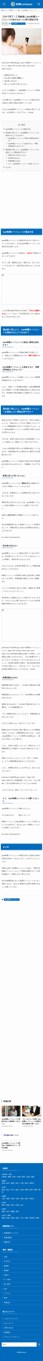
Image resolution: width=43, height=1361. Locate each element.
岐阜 (31, 1190)
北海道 (4, 1177)
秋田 (23, 1177)
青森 (9, 1177)
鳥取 (3, 1205)
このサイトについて (11, 1319)
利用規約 (7, 1332)
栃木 (7, 1183)
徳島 (3, 1211)
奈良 (26, 1198)
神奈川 (32, 1183)
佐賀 (7, 1218)
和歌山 (32, 1198)
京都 (12, 1198)
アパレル (7, 1293)
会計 (5, 1289)
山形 (28, 1177)
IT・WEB (7, 1280)
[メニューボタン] (4, 4)
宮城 (18, 1177)
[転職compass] (21, 4)
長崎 (12, 1218)
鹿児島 (32, 1218)
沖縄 (37, 1218)
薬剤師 (6, 1266)
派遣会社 (7, 1302)
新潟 (3, 1190)
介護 (5, 1257)
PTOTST (7, 1261)
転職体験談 (8, 1237)
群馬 (12, 1183)
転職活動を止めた (14, 161)
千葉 (21, 1183)
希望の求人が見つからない (17, 155)
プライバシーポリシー (12, 1337)
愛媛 (12, 1211)
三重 (3, 1198)
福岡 (3, 1218)
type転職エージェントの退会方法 (18, 129)
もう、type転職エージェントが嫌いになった (23, 164)
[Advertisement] (21, 199)
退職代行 (7, 1242)
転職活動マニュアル (11, 1233)
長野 (26, 1190)
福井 (17, 1190)
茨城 (3, 1183)
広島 (17, 1205)
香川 (7, 1211)
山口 (21, 1205)
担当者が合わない (14, 158)
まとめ (8, 167)
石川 (12, 1190)
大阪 (17, 1198)
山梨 (21, 1190)
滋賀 (7, 1198)
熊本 (17, 1218)
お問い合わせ (8, 1328)
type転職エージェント (18, 23)
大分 (21, 1218)
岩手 (14, 1177)
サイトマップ (8, 1323)
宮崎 (26, 1218)
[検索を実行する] (39, 1344)
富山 (7, 1190)
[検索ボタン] (39, 4)
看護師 (6, 1270)
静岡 (35, 1190)
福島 (32, 1177)
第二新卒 (7, 1284)
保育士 (6, 1275)
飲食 (5, 1298)
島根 (7, 1205)
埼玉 (17, 1183)
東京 (26, 1183)
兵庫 (21, 1198)
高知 (17, 1211)
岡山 (12, 1205)
